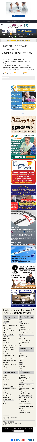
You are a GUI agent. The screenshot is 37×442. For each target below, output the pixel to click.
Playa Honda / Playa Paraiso (8, 350)
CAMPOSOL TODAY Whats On (10, 417)
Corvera (5, 384)
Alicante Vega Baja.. (8, 73)
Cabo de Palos (7, 319)
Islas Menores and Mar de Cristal (10, 326)
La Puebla (5, 332)
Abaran (5, 377)
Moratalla (22, 366)
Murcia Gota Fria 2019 (8, 422)
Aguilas (21, 319)
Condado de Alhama (24, 329)
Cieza (20, 360)
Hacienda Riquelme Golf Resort (9, 389)
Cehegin (21, 359)
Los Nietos (6, 342)
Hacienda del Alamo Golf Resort (26, 333)
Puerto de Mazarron (24, 340)
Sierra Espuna (23, 344)
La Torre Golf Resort (8, 334)
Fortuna (21, 362)
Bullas (21, 353)
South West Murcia (26, 317)
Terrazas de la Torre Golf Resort (9, 365)
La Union (5, 336)
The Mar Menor (10, 317)
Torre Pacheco (7, 368)
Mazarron (22, 338)
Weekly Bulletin (6, 424)
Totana (21, 346)
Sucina (4, 403)
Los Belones (6, 340)
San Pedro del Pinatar (9, 359)
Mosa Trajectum (7, 396)
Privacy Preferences (18, 430)
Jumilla (21, 364)
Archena (5, 381)
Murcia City (6, 397)
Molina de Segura (7, 394)
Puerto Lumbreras (24, 342)
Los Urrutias (6, 344)
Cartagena (6, 321)
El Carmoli (6, 323)
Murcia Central (10, 373)
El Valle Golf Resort (8, 386)
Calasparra (22, 355)
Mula (20, 368)
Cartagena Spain (7, 418)
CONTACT (8, 22)
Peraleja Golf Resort (8, 399)
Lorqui (4, 392)
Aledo (20, 321)
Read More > (31, 69)
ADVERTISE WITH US (16, 22)
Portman (5, 353)
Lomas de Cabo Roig (24, 412)
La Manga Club (7, 329)
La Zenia (21, 410)
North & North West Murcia (26, 349)
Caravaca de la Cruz (24, 357)
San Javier (6, 357)
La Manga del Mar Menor (10, 331)
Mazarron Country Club (25, 397)
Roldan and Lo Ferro (8, 355)
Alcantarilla (6, 379)
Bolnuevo (21, 325)
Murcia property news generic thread (12, 423)
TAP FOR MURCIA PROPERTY (18, 41)
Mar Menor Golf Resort (9, 346)
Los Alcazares (6, 338)
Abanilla (5, 375)
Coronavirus (6, 420)
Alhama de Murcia (24, 323)
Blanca (5, 382)
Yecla (20, 370)
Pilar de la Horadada (8, 347)
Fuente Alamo (23, 331)
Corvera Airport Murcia (8, 421)
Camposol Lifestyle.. (28, 73)
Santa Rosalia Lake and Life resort (9, 361)
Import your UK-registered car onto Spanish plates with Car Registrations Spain (16, 61)
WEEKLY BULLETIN (27, 22)
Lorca (20, 336)
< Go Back (5, 77)
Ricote (4, 401)
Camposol (16, 73)
